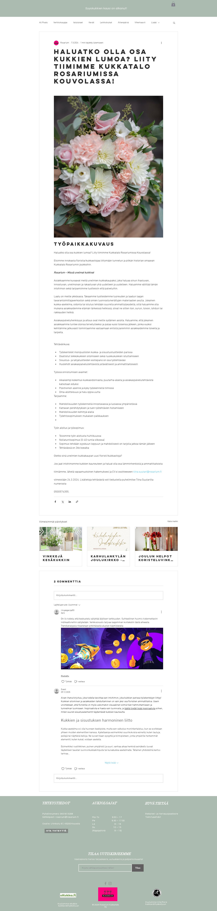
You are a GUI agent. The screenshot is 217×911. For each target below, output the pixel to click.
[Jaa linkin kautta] (77, 501)
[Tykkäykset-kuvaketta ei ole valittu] (63, 681)
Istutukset (78, 22)
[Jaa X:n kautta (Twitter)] (62, 501)
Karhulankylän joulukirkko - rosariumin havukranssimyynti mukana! (108, 558)
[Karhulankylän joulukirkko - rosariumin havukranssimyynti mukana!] (108, 539)
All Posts (43, 22)
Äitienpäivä (123, 22)
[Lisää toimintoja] (161, 43)
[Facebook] (105, 883)
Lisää (153, 22)
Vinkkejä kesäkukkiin (56, 558)
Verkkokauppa (60, 22)
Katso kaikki (173, 521)
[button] (173, 3)
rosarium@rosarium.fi (67, 817)
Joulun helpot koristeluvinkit (155, 558)
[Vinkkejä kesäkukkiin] (60, 539)
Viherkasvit (140, 22)
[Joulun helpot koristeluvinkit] (156, 539)
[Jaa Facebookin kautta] (55, 501)
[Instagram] (110, 883)
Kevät (91, 22)
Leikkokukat (106, 22)
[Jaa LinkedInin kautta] (69, 501)
